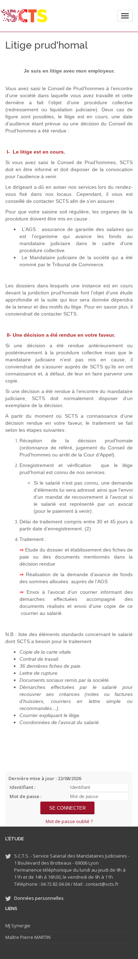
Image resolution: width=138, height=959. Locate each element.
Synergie (20, 925)
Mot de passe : (25, 796)
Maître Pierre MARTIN (28, 937)
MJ (7, 925)
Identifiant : (22, 787)
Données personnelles (39, 898)
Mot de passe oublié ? (69, 821)
